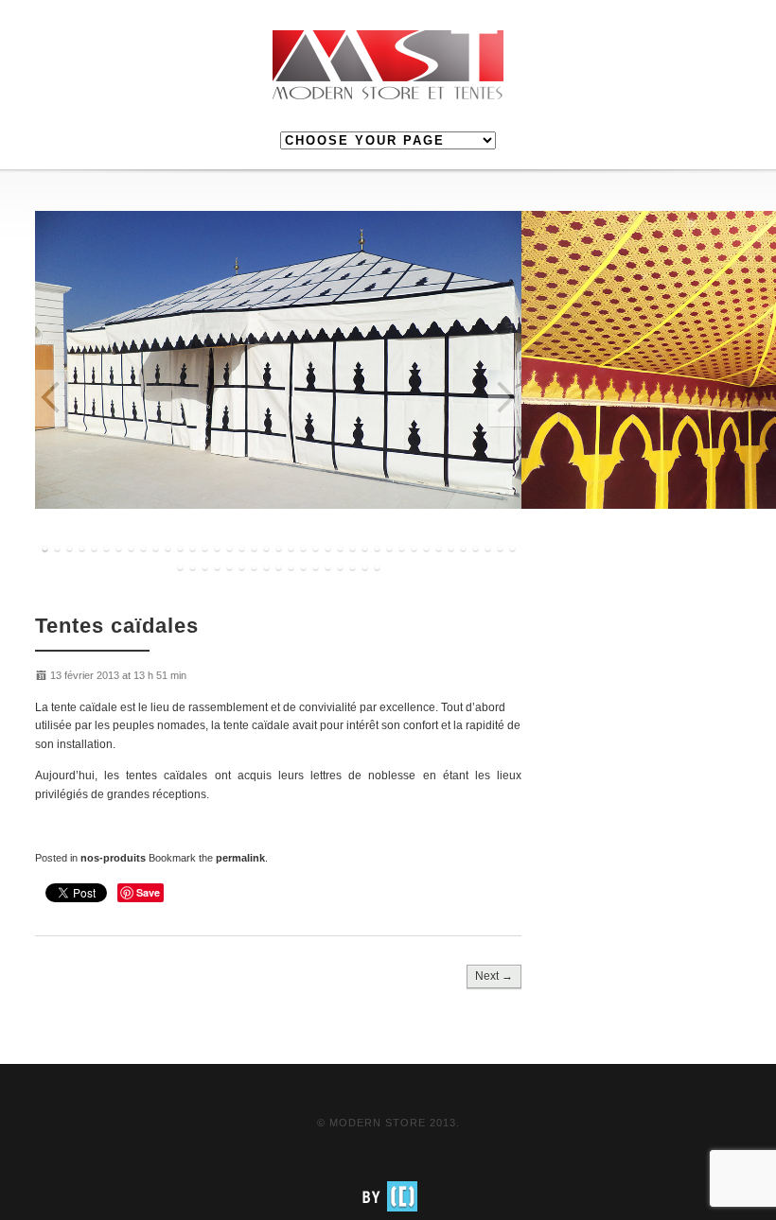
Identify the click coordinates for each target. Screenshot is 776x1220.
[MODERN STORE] (388, 66)
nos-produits (113, 857)
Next (504, 399)
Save (148, 892)
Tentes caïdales (117, 625)
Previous (52, 399)
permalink (240, 857)
